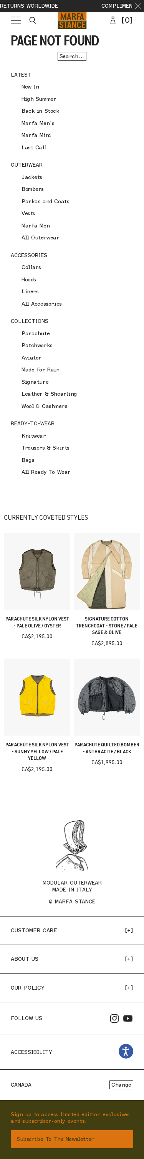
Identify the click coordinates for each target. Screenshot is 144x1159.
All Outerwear (41, 237)
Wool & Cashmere (45, 406)
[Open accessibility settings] (126, 1051)
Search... (72, 56)
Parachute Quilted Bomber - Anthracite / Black (106, 748)
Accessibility (31, 1052)
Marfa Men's (38, 123)
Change (121, 1085)
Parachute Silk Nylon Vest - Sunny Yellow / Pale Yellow (37, 751)
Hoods (29, 279)
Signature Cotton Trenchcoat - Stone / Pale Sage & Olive (106, 625)
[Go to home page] (72, 20)
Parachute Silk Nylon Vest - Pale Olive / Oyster (37, 622)
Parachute (36, 333)
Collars (31, 267)
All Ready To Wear (46, 472)
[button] (138, 6)
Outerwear (27, 165)
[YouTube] (127, 1018)
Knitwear (34, 436)
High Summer (39, 99)
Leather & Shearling (49, 394)
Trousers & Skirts (46, 448)
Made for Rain (41, 369)
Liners (30, 291)
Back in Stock (41, 111)
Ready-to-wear (33, 423)
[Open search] (32, 20)
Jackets (32, 177)
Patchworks (37, 345)
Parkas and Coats (45, 201)
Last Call (34, 147)
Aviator (31, 358)
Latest (21, 75)
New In (30, 87)
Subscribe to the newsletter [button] (55, 1139)
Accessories (29, 255)
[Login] (113, 20)
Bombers (33, 189)
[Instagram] (114, 1018)
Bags (28, 460)
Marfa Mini (36, 135)
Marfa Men (36, 225)
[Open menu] (16, 20)
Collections (29, 321)
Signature (35, 382)
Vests (28, 213)
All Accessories (42, 304)
